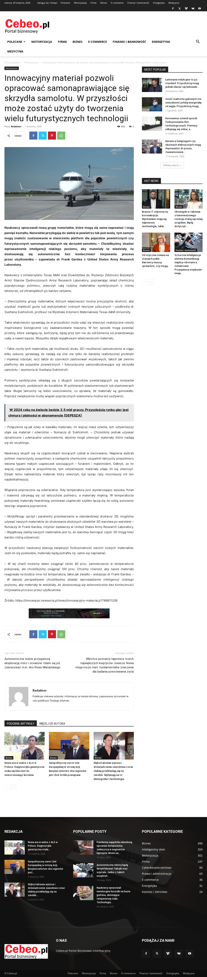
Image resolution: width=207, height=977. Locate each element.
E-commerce (117, 2)
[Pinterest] (52, 136)
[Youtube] (199, 8)
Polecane (65, 2)
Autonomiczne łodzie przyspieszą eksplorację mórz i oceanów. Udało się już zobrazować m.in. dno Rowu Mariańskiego (32, 663)
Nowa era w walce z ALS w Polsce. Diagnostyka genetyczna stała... (43, 846)
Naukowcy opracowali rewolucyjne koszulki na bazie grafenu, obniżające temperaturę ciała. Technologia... (113, 895)
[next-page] (13, 787)
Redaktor (16, 126)
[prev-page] (7, 787)
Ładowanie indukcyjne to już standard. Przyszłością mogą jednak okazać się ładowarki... (182, 83)
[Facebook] (173, 8)
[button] (198, 42)
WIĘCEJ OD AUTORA (52, 723)
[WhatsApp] (61, 136)
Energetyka (159, 2)
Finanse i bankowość (138, 2)
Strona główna (12, 62)
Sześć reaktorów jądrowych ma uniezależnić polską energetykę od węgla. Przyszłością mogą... (183, 103)
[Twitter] (179, 8)
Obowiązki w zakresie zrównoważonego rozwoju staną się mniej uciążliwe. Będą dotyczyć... (188, 219)
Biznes (103, 2)
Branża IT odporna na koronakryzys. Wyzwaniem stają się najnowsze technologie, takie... (155, 219)
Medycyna (173, 2)
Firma (93, 2)
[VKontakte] (193, 8)
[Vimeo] (186, 8)
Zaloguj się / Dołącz (47, 2)
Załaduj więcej (171, 165)
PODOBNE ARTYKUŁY (20, 723)
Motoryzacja (80, 2)
